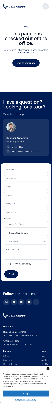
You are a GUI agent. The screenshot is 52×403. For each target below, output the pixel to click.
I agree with (19, 263)
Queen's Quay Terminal (18, 233)
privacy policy (25, 263)
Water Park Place (16, 224)
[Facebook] (14, 302)
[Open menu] (45, 6)
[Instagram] (6, 302)
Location (7, 219)
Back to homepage (26, 62)
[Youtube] (29, 302)
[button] (48, 369)
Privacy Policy (20, 399)
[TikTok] (36, 302)
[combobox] (23, 212)
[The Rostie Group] (14, 6)
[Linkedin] (21, 302)
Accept (26, 393)
